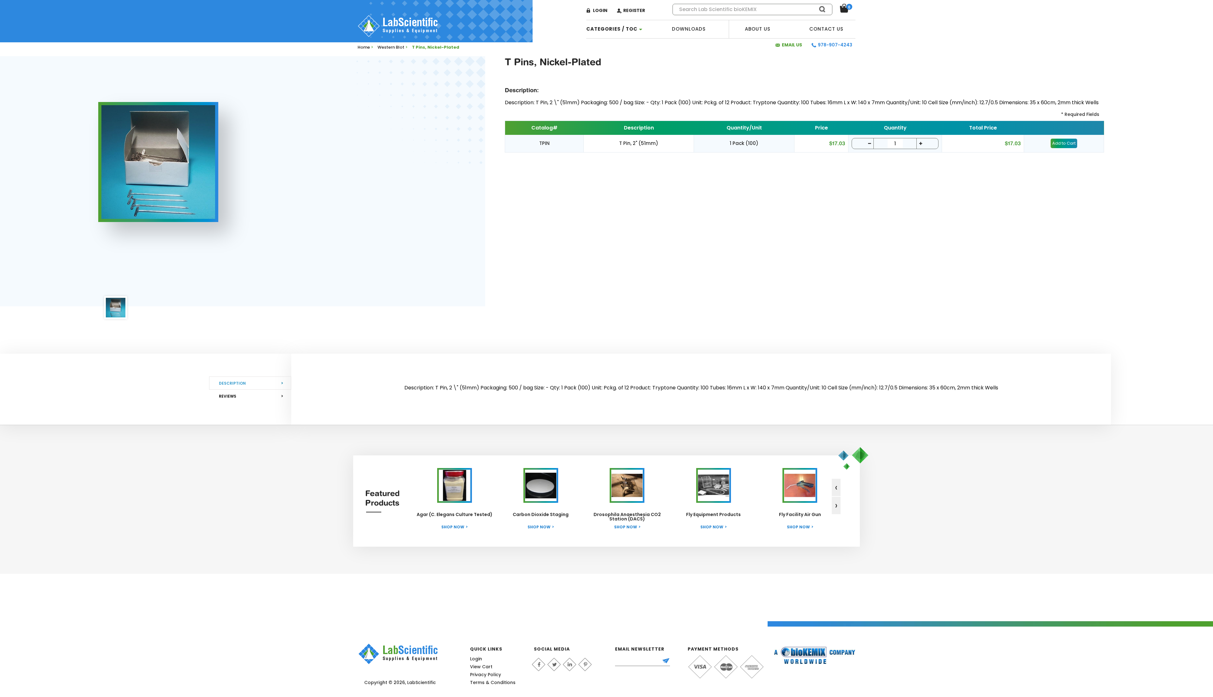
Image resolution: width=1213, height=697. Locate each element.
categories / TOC (611, 29)
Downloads (689, 29)
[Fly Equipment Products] (713, 485)
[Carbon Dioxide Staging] (541, 485)
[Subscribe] (668, 661)
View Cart (481, 667)
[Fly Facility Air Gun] (800, 485)
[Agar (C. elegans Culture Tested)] (454, 485)
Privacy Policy (485, 674)
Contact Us (826, 29)
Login (600, 10)
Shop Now (452, 527)
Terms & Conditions (493, 682)
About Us (757, 29)
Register (634, 10)
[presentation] (836, 487)
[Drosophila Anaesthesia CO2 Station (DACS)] (627, 485)
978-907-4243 (835, 45)
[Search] (819, 9)
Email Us (792, 45)
